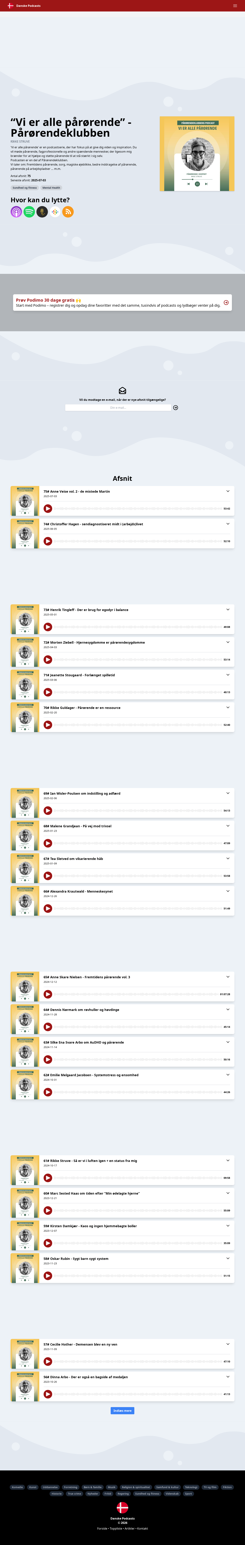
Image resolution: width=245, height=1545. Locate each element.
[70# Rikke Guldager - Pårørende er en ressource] (25, 717)
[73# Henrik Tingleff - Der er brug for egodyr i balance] (25, 619)
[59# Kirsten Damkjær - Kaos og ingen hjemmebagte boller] (25, 1235)
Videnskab (172, 1493)
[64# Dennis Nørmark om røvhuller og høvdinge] (25, 1019)
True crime (74, 1493)
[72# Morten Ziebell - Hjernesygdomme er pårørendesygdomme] (25, 652)
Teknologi (191, 1487)
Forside (102, 1528)
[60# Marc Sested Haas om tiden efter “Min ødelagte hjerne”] (25, 1203)
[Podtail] (42, 211)
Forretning (70, 1487)
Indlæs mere (122, 1411)
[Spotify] (29, 211)
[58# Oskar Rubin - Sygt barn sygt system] (25, 1268)
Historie (57, 1493)
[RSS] (68, 211)
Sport (188, 1493)
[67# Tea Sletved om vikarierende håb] (25, 868)
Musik (112, 1487)
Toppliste (116, 1528)
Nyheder (93, 1493)
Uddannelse (50, 1487)
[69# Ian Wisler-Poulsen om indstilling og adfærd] (25, 803)
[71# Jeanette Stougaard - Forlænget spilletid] (25, 684)
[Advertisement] (122, 42)
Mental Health (51, 187)
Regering (123, 1493)
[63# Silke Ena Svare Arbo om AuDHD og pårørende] (25, 1052)
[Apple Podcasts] (16, 211)
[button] (235, 6)
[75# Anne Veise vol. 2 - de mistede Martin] (25, 501)
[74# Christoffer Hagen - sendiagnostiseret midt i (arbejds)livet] (25, 533)
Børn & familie (93, 1487)
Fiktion (227, 1487)
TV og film (210, 1487)
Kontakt (142, 1528)
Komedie (17, 1487)
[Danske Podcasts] (122, 1507)
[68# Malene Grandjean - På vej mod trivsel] (25, 835)
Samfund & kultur (167, 1487)
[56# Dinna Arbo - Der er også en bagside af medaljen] (25, 1386)
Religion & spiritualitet (136, 1487)
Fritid (108, 1493)
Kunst (32, 1487)
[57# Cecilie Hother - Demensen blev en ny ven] (25, 1354)
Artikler (130, 1528)
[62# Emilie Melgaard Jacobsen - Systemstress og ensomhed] (25, 1084)
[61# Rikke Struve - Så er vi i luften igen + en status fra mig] (25, 1170)
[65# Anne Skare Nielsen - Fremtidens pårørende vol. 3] (25, 986)
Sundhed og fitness (25, 187)
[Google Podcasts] (55, 211)
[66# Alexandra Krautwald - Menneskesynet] (25, 901)
